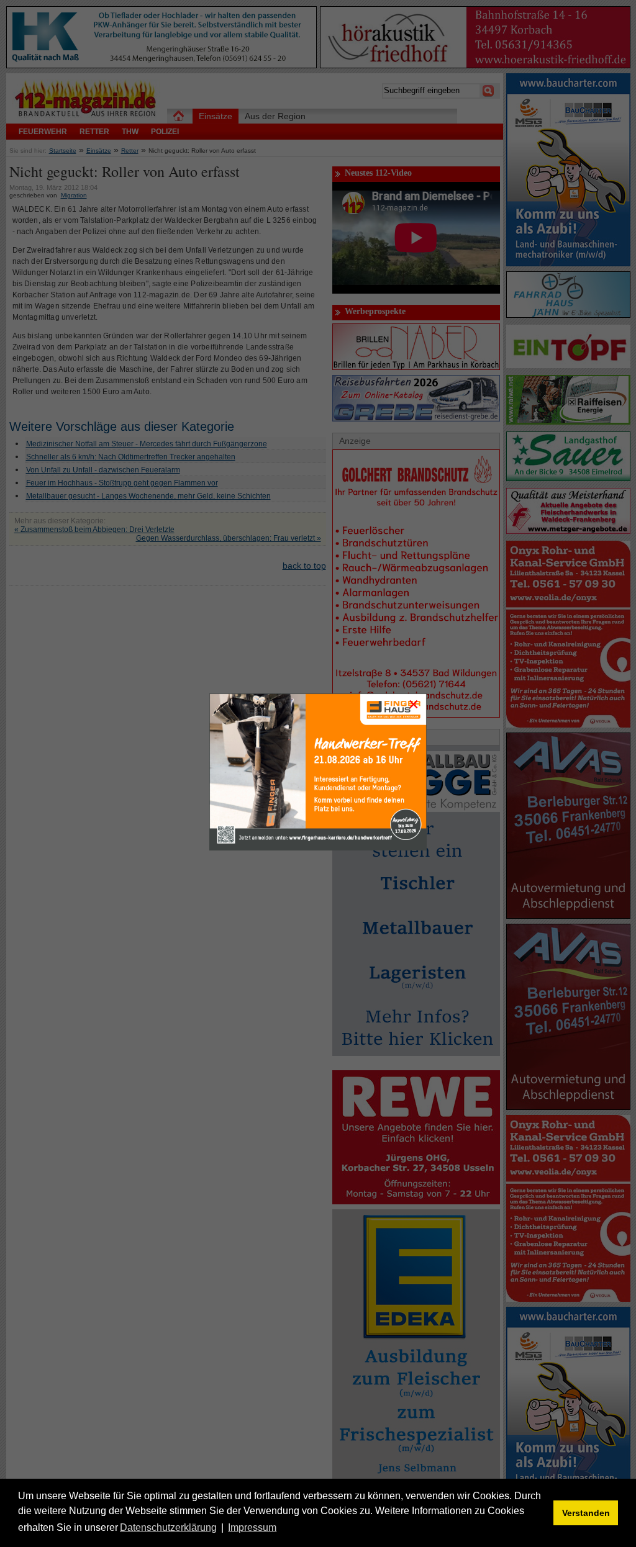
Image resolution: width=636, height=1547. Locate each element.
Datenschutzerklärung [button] (168, 1527)
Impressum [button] (252, 1527)
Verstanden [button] (586, 1513)
